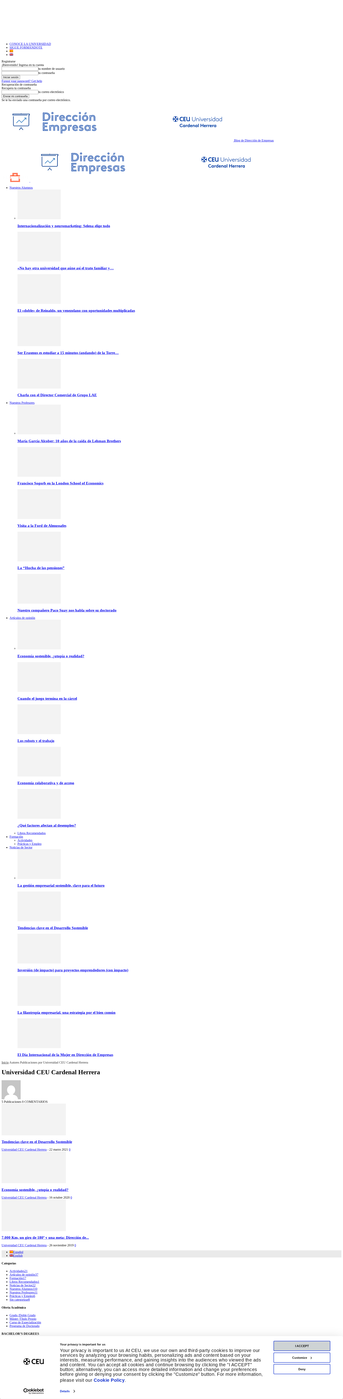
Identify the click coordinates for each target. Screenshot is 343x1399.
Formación (16, 836)
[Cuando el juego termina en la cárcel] (39, 690)
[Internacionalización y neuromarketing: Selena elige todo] (39, 218)
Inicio (5, 1062)
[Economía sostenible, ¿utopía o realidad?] (39, 648)
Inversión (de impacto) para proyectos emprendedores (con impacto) (72, 970)
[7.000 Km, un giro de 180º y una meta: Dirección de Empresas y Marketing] (34, 1230)
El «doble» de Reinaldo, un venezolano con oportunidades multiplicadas (76, 310)
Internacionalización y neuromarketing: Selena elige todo (63, 226)
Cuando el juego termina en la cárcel (47, 698)
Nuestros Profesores (22, 402)
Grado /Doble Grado (23, 1315)
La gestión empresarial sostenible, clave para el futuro (61, 885)
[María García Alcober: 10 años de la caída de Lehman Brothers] (39, 433)
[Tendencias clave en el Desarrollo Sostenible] (39, 920)
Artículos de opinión (22, 618)
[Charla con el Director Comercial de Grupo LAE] (39, 387)
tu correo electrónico (51, 92)
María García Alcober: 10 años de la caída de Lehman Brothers (69, 441)
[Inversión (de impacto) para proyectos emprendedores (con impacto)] (39, 962)
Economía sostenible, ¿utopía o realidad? (50, 656)
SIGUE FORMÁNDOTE (26, 47)
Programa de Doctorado (25, 1326)
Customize (299, 1357)
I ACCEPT (302, 1346)
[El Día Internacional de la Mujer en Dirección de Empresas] (39, 1047)
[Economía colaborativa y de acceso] (39, 775)
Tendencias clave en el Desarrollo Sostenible (52, 928)
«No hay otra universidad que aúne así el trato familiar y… (65, 268)
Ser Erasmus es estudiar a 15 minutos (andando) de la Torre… (68, 353)
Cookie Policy (109, 1380)
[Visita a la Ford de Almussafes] (39, 518)
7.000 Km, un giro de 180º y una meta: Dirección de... (45, 1237)
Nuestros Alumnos (21, 187)
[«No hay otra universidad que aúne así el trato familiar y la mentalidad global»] (39, 260)
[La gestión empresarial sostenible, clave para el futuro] (39, 878)
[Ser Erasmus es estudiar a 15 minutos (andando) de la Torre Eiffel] (39, 345)
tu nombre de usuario (51, 68)
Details (65, 1391)
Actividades (24, 840)
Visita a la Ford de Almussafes (41, 526)
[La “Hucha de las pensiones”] (39, 560)
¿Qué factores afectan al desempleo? (46, 825)
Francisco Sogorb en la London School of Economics (60, 483)
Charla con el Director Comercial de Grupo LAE (57, 395)
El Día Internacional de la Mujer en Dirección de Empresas (65, 1055)
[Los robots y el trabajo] (39, 733)
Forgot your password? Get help (22, 81)
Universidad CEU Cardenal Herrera (24, 1149)
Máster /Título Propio (23, 1318)
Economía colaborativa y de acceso (45, 783)
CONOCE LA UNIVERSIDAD (30, 44)
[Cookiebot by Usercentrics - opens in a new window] (33, 1391)
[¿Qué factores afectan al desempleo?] (39, 817)
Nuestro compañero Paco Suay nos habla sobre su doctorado (67, 610)
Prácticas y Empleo (29, 844)
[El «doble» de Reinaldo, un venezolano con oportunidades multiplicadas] (39, 303)
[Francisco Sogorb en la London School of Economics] (39, 475)
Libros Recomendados (31, 833)
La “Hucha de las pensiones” (41, 568)
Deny (301, 1369)
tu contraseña (46, 73)
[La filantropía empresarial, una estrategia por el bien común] (39, 1004)
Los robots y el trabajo (35, 741)
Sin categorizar (20, 1299)
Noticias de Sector (21, 847)
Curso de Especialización (25, 1322)
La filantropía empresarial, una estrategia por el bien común (66, 1012)
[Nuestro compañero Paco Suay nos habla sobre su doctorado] (39, 602)
